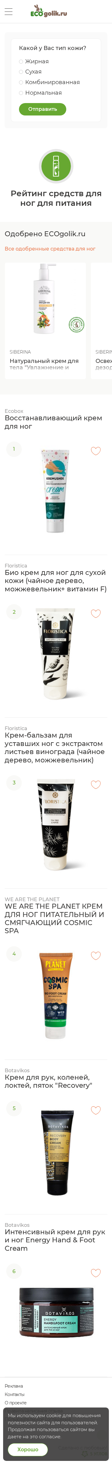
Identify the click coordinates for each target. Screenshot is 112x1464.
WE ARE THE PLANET (32, 899)
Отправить (42, 109)
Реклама (14, 1386)
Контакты (14, 1394)
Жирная (37, 61)
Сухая (33, 71)
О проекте (15, 1403)
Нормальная (43, 92)
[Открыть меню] (8, 12)
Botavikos (17, 1070)
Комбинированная (52, 82)
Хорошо (27, 1450)
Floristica (16, 566)
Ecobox (14, 411)
